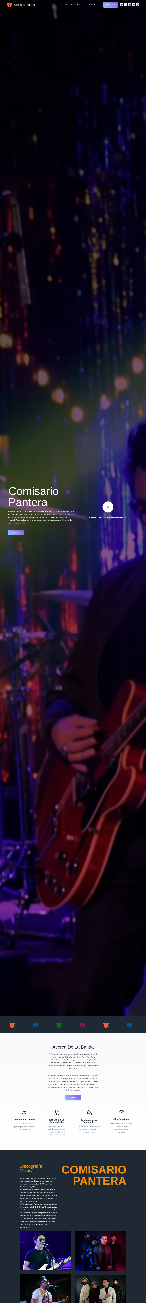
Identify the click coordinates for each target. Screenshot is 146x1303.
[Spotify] (137, 4)
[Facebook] (121, 4)
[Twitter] (125, 4)
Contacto (110, 5)
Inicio (61, 5)
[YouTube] (133, 4)
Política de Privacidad (79, 5)
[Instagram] (129, 4)
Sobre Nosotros (95, 5)
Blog (67, 5)
